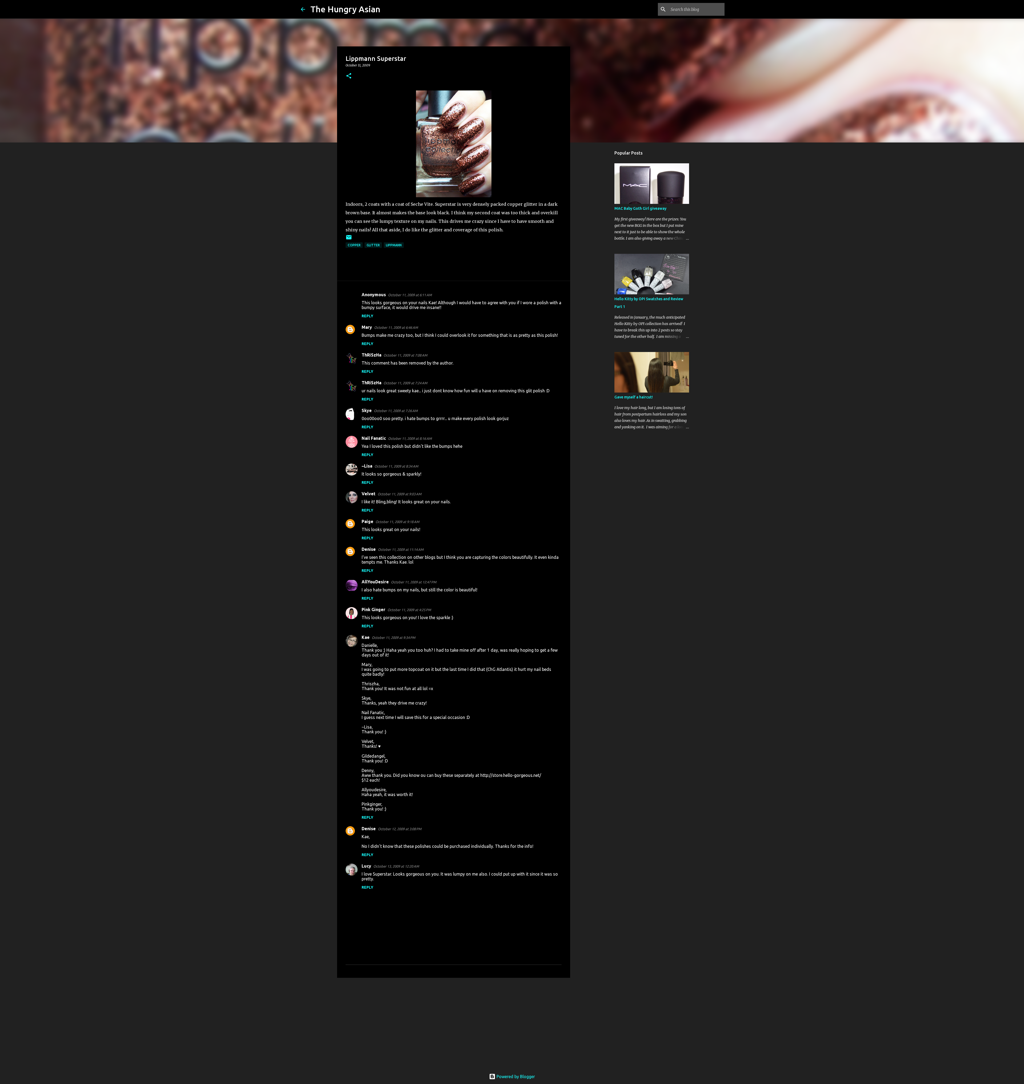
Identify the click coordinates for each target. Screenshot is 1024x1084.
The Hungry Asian (345, 9)
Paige (367, 521)
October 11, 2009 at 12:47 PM (413, 582)
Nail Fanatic (374, 438)
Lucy (366, 866)
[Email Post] (349, 239)
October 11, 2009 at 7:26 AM (396, 411)
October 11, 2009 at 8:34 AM (396, 466)
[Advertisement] (453, 1023)
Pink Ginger (373, 609)
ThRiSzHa (371, 355)
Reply (367, 316)
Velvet (368, 493)
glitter (373, 245)
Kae (366, 637)
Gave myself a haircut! (633, 397)
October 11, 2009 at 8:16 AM (410, 438)
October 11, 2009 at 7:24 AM (405, 383)
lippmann (394, 245)
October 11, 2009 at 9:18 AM (397, 522)
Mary (367, 327)
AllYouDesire (375, 581)
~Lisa (367, 466)
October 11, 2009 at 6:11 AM (410, 295)
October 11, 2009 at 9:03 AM (399, 494)
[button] (349, 76)
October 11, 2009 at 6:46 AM (396, 327)
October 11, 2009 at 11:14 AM (400, 549)
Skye (367, 410)
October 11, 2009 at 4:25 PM (409, 610)
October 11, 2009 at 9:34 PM (393, 637)
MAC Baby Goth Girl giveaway (640, 208)
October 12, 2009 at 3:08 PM (399, 829)
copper (354, 245)
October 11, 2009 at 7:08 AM (405, 355)
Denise (369, 549)
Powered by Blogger (515, 1076)
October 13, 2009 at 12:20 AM (396, 866)
